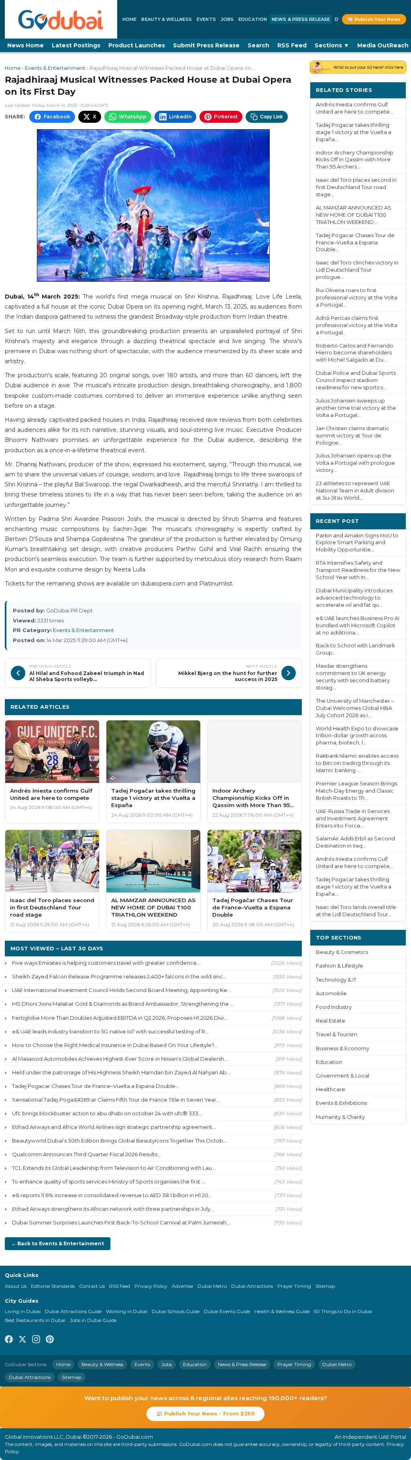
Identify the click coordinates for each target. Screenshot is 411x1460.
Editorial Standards (53, 1286)
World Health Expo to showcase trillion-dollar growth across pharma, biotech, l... (357, 736)
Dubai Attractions (252, 1286)
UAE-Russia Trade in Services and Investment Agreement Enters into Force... (353, 818)
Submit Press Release (206, 45)
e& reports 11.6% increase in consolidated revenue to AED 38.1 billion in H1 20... (112, 1195)
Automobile (331, 993)
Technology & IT (336, 980)
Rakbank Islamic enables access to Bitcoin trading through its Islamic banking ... (357, 763)
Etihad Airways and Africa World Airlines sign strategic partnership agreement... (114, 1127)
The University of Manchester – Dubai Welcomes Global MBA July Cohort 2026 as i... (355, 708)
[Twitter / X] (22, 1340)
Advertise (182, 1286)
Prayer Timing (294, 1286)
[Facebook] (9, 1340)
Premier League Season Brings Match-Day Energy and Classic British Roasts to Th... (356, 791)
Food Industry (334, 1007)
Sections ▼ (332, 45)
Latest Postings (76, 45)
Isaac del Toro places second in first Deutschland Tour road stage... (356, 187)
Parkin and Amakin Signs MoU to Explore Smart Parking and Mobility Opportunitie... (357, 543)
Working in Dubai (126, 1311)
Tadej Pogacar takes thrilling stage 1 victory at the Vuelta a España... (353, 132)
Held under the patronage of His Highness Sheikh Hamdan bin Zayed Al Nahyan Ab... (121, 1072)
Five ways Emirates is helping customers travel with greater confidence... (106, 963)
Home (129, 19)
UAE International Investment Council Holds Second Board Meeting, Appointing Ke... (121, 990)
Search (258, 45)
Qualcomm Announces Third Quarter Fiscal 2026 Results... (86, 1154)
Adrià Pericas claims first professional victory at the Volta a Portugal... (356, 325)
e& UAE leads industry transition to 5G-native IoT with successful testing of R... (110, 1031)
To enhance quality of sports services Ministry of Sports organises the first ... (108, 1181)
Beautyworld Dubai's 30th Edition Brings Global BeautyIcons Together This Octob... (119, 1140)
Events (206, 19)
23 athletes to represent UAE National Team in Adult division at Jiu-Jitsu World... (355, 490)
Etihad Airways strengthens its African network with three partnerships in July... (113, 1209)
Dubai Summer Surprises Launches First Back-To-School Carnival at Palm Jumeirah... (121, 1222)
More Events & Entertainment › (251, 707)
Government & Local (342, 1076)
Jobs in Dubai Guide (93, 1320)
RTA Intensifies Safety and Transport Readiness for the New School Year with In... (358, 570)
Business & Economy (342, 1048)
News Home (25, 45)
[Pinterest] (50, 1340)
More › (390, 90)
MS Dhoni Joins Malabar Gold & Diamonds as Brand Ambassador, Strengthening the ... (123, 1003)
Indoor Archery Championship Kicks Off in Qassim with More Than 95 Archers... (354, 160)
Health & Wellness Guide (281, 1311)
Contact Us (92, 1286)
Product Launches (136, 45)
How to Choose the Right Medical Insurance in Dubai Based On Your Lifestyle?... (115, 1045)
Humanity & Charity (340, 1117)
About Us (15, 1286)
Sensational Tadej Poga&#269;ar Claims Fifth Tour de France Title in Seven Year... (116, 1099)
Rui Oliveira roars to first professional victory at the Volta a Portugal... (356, 297)
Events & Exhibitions (341, 1103)
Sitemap (325, 1286)
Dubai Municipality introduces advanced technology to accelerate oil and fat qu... (354, 598)
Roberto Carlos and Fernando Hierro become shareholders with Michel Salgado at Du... (354, 353)
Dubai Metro (212, 1286)
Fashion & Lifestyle (339, 966)
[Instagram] (36, 1340)
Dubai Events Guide (227, 1311)
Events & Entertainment (55, 68)
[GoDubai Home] (61, 19)
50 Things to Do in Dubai (343, 1311)
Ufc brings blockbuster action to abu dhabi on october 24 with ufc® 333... (107, 1113)
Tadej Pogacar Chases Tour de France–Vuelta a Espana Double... (95, 1086)
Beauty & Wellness (166, 19)
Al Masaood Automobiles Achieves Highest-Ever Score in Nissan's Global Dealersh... (120, 1058)
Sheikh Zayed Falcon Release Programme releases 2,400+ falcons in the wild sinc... (119, 976)
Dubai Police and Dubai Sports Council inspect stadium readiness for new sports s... (356, 380)
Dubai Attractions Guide (73, 1311)
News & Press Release (301, 19)
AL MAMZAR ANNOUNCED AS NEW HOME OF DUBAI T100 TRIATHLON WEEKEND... (353, 215)
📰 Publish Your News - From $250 (205, 1413)
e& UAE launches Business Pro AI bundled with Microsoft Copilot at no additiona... (357, 625)
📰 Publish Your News (374, 19)
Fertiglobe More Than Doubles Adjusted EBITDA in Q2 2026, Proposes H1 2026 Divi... (119, 1018)
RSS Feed (292, 45)
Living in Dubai (23, 1311)
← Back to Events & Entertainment (57, 1243)
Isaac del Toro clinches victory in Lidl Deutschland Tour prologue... (357, 270)
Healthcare (330, 1089)
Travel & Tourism (336, 1034)
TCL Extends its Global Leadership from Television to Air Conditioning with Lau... (114, 1168)
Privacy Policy (150, 1286)
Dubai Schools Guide (175, 1311)
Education (252, 19)
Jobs (227, 19)
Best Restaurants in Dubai (35, 1320)
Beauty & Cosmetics (342, 952)
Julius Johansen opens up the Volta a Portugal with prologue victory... (355, 463)
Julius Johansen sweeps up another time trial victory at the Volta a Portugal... (356, 408)
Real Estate (330, 1021)
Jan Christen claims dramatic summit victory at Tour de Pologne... (352, 435)
